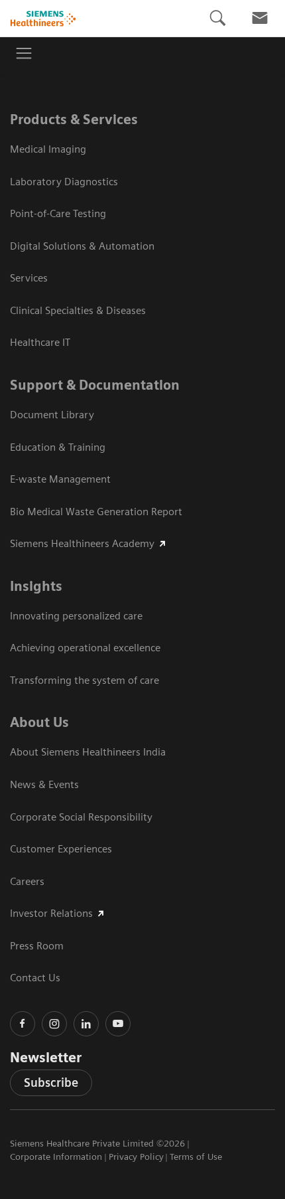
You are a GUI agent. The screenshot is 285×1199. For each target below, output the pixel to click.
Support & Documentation (95, 385)
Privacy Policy (136, 1156)
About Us (39, 722)
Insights (36, 586)
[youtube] (118, 1023)
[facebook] (22, 1023)
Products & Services (74, 119)
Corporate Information (56, 1156)
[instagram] (54, 1023)
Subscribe (51, 1082)
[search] (217, 18)
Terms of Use (196, 1156)
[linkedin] (86, 1023)
